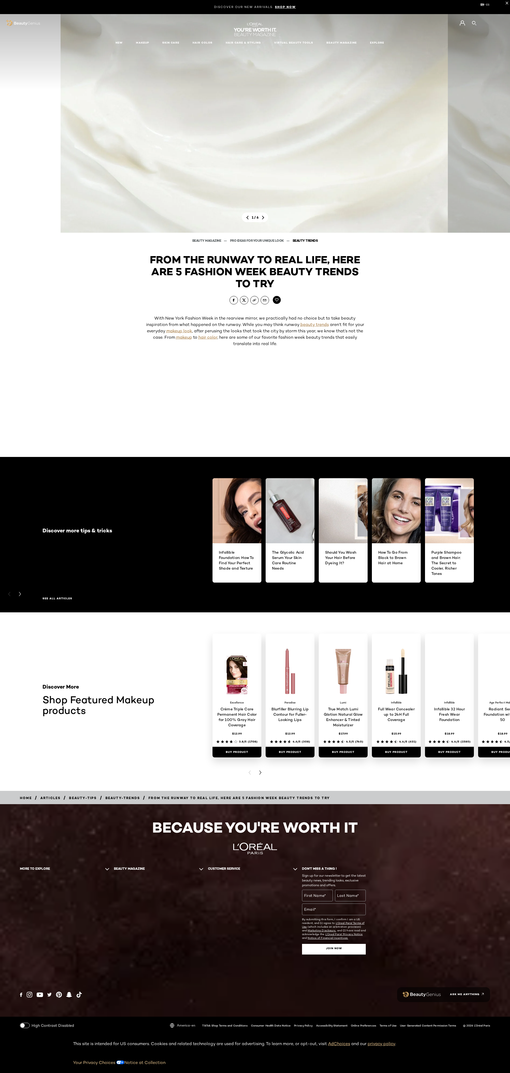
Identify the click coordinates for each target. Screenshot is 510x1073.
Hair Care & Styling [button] (243, 42)
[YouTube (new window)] (40, 995)
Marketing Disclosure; (322, 930)
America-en (186, 1025)
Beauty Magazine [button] (341, 42)
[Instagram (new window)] (29, 995)
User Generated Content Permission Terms (428, 1025)
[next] (263, 217)
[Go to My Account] (462, 23)
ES (488, 4)
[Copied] (254, 300)
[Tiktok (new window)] (79, 995)
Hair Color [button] (202, 42)
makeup (184, 337)
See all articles (57, 598)
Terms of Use (388, 1025)
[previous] (247, 217)
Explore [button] (377, 42)
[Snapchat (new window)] (69, 995)
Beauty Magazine (207, 241)
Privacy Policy (303, 1025)
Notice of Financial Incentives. (328, 937)
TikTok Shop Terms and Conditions (224, 1025)
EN (482, 4)
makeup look (179, 330)
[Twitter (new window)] (49, 995)
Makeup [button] (142, 42)
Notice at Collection (144, 1062)
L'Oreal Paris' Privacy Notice (344, 934)
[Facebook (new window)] (21, 995)
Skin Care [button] (170, 42)
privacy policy (381, 1043)
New (119, 42)
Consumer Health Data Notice (271, 1025)
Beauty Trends (305, 241)
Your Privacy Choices (94, 1062)
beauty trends (314, 324)
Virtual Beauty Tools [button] (293, 42)
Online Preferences (363, 1025)
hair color (207, 337)
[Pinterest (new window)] (59, 995)
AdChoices (339, 1043)
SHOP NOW (285, 7)
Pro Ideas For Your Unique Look (257, 241)
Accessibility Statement (331, 1025)
